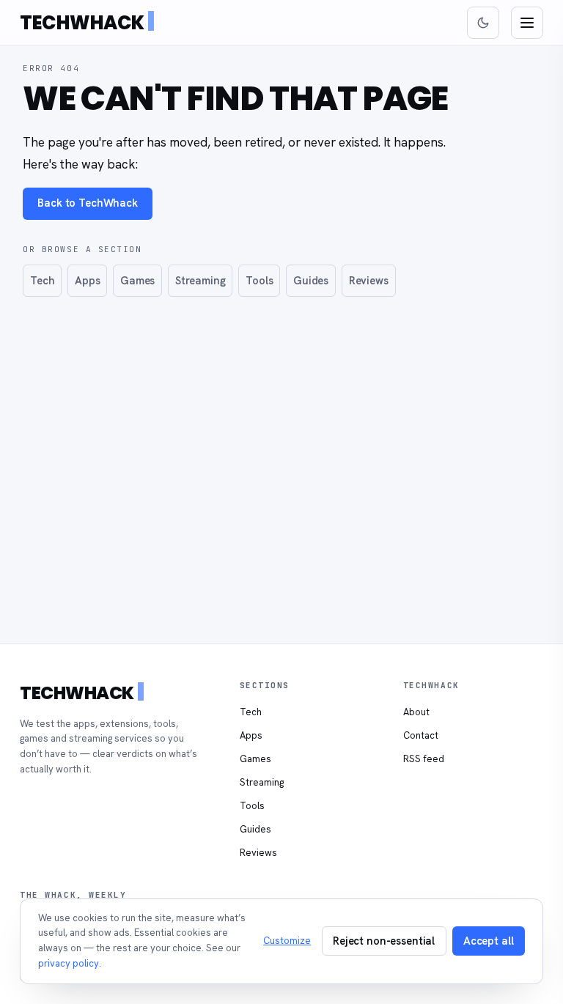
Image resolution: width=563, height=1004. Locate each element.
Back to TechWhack (87, 203)
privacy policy (68, 963)
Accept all (488, 941)
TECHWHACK (82, 23)
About (416, 712)
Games (137, 280)
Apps (87, 280)
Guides (310, 280)
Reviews (369, 280)
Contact (420, 735)
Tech (42, 280)
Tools (259, 280)
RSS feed (423, 759)
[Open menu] (527, 23)
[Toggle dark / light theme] (483, 23)
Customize (287, 940)
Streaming (200, 280)
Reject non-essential (384, 941)
